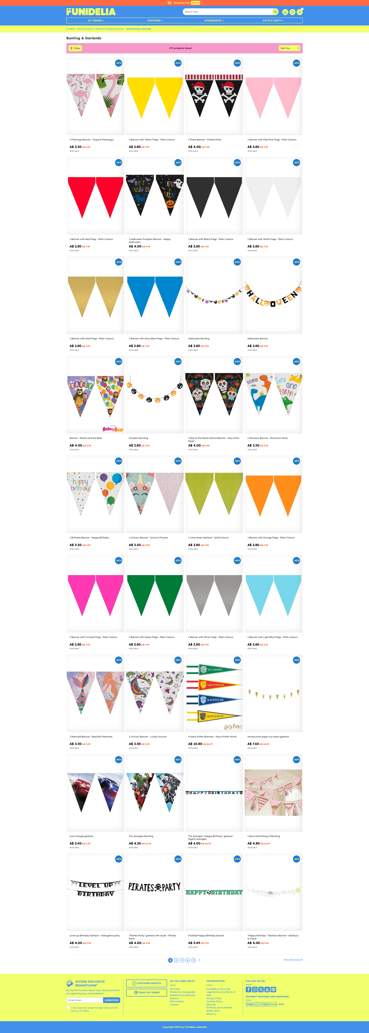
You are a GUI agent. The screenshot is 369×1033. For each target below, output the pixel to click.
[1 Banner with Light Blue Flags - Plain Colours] (273, 594)
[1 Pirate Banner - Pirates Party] (214, 96)
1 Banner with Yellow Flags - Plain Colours (152, 139)
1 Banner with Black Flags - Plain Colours (210, 239)
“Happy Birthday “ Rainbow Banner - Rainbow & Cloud (272, 937)
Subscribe (111, 1000)
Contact (174, 1004)
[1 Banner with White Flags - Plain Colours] (273, 196)
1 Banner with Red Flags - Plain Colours (91, 239)
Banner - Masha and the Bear (86, 438)
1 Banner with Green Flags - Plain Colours (151, 637)
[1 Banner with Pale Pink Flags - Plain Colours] (273, 96)
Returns (174, 998)
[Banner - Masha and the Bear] (95, 395)
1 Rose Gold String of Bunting (263, 836)
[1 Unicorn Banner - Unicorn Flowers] (155, 494)
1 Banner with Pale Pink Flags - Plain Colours (271, 139)
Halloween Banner (257, 338)
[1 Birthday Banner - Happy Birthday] (95, 494)
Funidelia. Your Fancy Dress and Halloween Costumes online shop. (91, 11)
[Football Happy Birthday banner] (214, 892)
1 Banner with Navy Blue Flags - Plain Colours (154, 338)
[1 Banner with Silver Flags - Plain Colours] (214, 594)
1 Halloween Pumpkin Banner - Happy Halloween (150, 241)
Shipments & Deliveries (182, 995)
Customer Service (148, 983)
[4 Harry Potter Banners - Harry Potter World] (214, 693)
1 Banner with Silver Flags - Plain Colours (210, 637)
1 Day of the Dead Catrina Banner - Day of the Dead (213, 439)
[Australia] (248, 990)
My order (175, 988)
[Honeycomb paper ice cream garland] (273, 693)
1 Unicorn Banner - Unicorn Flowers (148, 537)
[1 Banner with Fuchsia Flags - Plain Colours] (95, 594)
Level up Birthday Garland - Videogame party (95, 935)
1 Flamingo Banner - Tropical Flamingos (92, 139)
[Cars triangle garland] (95, 793)
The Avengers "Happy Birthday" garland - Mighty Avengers (211, 838)
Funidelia (70, 29)
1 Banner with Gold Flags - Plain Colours (92, 338)
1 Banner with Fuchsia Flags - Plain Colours (93, 637)
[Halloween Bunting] (214, 295)
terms (74, 1011)
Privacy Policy (214, 998)
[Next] (199, 960)
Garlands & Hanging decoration (109, 29)
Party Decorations (85, 29)
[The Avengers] (214, 793)
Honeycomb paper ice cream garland (268, 736)
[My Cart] (300, 12)
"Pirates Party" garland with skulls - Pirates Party (152, 937)
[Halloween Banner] (273, 295)
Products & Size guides (182, 992)
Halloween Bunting (198, 338)
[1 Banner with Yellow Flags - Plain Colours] (155, 96)
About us (211, 1013)
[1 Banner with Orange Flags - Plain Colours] (273, 494)
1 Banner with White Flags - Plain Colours (270, 239)
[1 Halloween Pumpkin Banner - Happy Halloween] (155, 196)
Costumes (153, 20)
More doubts (177, 1001)
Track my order (149, 992)
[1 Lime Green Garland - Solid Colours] (214, 494)
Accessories (212, 20)
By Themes (95, 20)
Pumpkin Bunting (138, 438)
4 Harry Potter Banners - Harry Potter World (212, 736)
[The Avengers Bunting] (155, 793)
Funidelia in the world (218, 988)
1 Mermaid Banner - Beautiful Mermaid (91, 736)
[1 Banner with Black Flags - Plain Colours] (214, 196)
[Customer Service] (292, 12)
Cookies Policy (214, 1001)
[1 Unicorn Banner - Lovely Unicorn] (155, 693)
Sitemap (211, 1004)
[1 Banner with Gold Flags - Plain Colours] (95, 295)
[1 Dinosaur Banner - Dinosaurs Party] (273, 395)
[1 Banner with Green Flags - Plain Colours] (155, 594)
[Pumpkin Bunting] (155, 395)
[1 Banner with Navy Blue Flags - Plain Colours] (155, 295)
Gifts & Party (272, 20)
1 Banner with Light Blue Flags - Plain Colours (272, 637)
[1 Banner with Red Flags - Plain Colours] (95, 196)
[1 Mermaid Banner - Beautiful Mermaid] (95, 693)
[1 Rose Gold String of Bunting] (273, 793)
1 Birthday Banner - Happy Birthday (89, 537)
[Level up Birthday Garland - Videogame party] (95, 892)
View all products (293, 959)
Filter (77, 48)
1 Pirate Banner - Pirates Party (204, 139)
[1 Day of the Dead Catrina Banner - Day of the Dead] (214, 395)
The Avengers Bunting (141, 836)
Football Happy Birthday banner (206, 935)
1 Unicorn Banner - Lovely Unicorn (148, 736)
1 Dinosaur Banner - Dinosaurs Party (267, 438)
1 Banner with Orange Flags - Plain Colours (271, 537)
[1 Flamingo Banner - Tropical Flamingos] (95, 96)
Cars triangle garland (81, 836)
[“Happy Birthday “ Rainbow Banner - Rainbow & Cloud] (273, 892)
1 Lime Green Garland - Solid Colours (208, 537)
